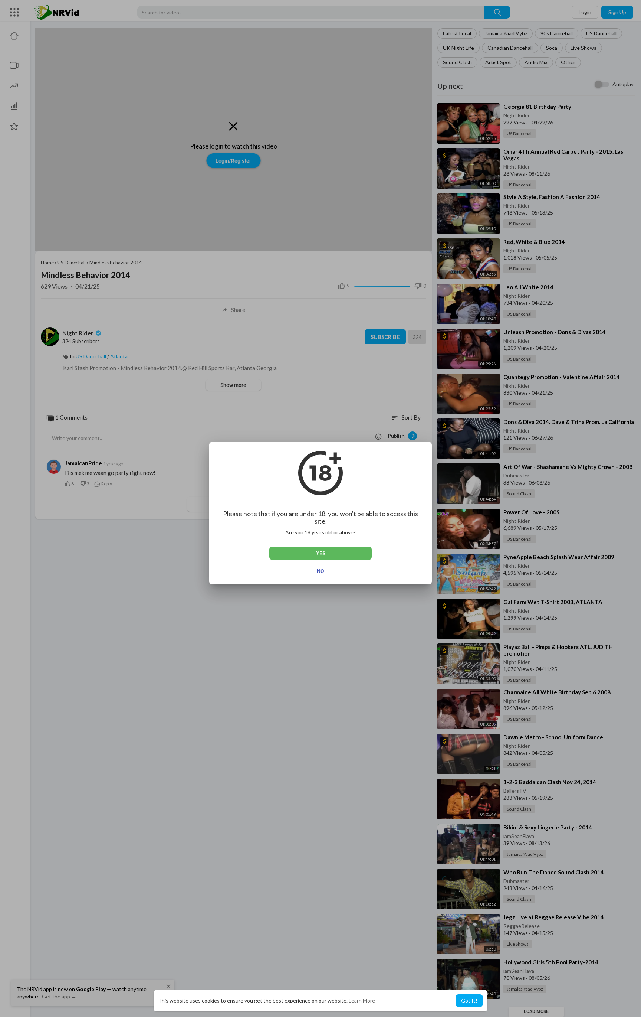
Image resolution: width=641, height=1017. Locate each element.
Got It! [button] (469, 1000)
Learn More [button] (362, 1000)
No (320, 571)
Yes (320, 553)
